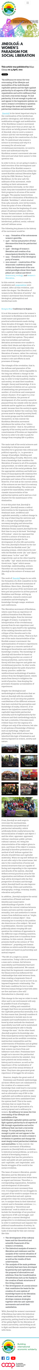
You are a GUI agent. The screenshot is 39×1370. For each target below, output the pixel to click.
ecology (19, 275)
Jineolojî (6, 113)
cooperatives (20, 285)
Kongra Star (7, 309)
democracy (10, 275)
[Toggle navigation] (27, 3)
